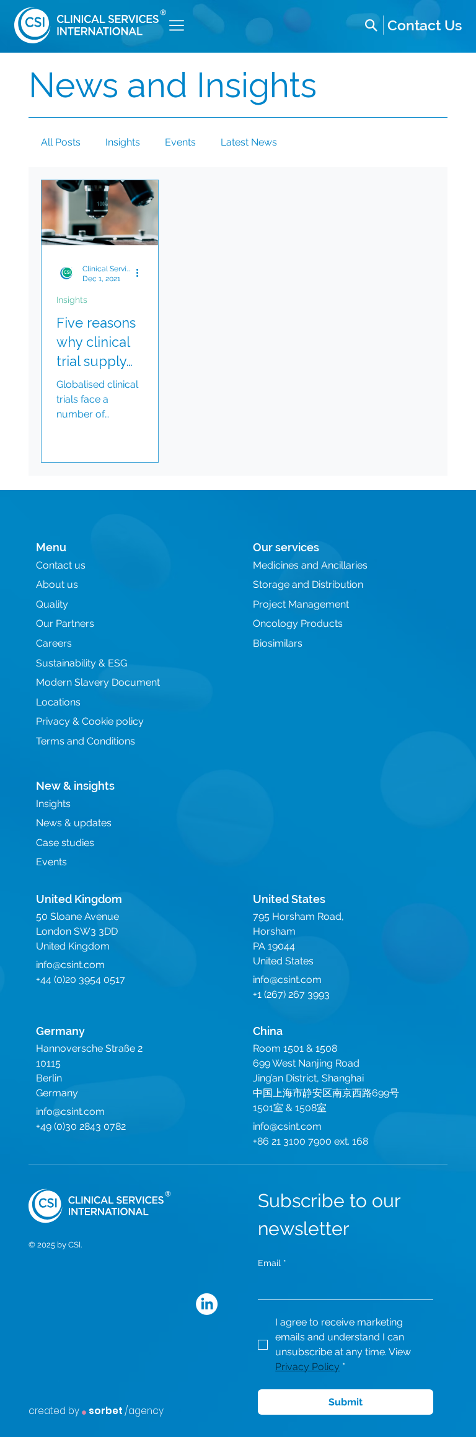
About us (57, 584)
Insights (122, 142)
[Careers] (424, 25)
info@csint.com (70, 965)
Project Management (301, 604)
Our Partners (65, 623)
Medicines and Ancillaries (310, 565)
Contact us (61, 565)
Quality (52, 604)
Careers (54, 643)
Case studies (65, 843)
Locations (58, 702)
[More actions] (141, 273)
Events (180, 142)
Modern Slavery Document (98, 682)
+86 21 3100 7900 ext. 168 (310, 1141)
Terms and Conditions (85, 741)
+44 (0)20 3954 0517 (80, 979)
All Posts (61, 142)
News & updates (74, 823)
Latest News (249, 142)
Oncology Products (298, 623)
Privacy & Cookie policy (90, 721)
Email (272, 1263)
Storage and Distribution (308, 584)
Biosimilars (277, 643)
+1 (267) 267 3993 (291, 994)
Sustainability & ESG (81, 663)
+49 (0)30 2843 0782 (81, 1126)
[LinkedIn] (207, 1304)
